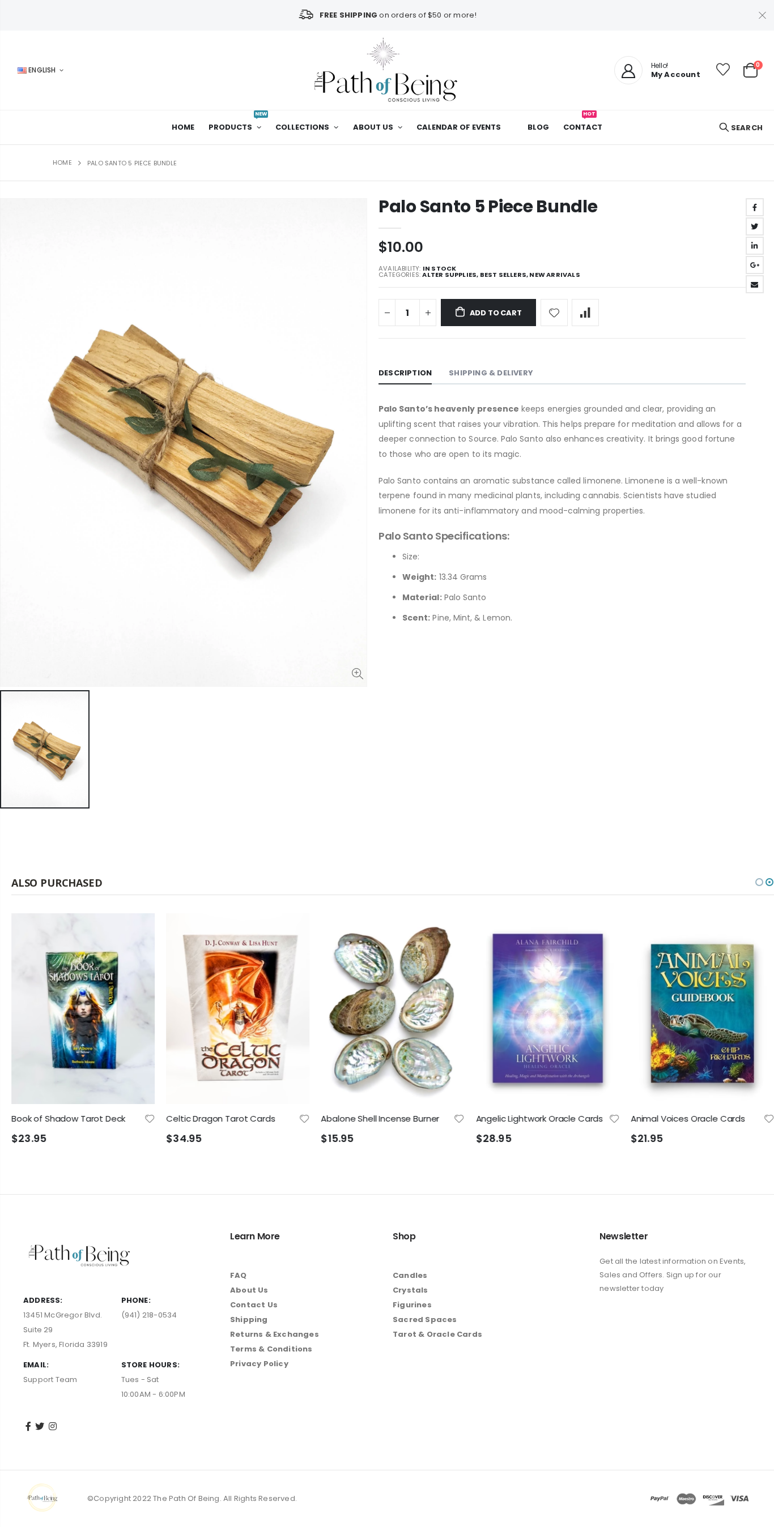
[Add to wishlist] (554, 312)
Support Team (50, 1379)
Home (62, 162)
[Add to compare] (585, 312)
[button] (759, 882)
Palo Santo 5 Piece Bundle (488, 206)
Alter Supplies (449, 275)
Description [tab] (405, 372)
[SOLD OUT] (290, 932)
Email (755, 284)
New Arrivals (554, 275)
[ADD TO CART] (136, 932)
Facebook (755, 207)
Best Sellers (503, 275)
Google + (755, 265)
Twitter (755, 226)
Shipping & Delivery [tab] (491, 372)
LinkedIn (755, 246)
